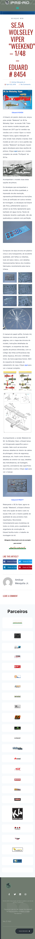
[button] (17, 8)
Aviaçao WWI (17, 18)
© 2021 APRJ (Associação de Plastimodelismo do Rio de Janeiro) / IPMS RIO (18, 901)
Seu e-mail (7, 921)
